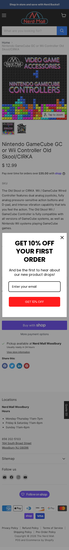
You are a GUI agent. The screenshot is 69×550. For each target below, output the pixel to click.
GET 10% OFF (34, 302)
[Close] (62, 237)
